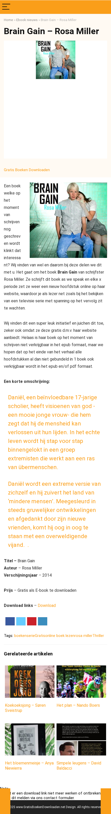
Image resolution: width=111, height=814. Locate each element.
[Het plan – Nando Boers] (81, 668)
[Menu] (6, 7)
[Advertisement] (55, 120)
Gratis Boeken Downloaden (27, 170)
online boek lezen (60, 635)
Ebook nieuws (27, 20)
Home (8, 20)
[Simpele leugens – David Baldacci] (81, 726)
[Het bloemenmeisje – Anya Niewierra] (29, 726)
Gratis (40, 635)
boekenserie (24, 635)
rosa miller (83, 635)
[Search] (103, 7)
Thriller (98, 635)
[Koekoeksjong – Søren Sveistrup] (29, 668)
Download (47, 605)
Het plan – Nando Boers (78, 705)
